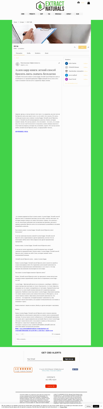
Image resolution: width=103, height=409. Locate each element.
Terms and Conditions (55, 370)
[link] (19, 53)
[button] (88, 2)
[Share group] (88, 47)
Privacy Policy (45, 370)
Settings (89, 406)
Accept (96, 406)
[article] (38, 202)
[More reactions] (22, 334)
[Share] (59, 63)
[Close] (101, 406)
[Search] (75, 47)
